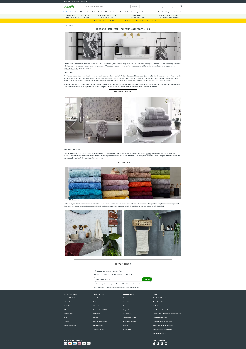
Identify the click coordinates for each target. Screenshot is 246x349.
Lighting (139, 12)
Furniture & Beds (103, 12)
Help (65, 310)
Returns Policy (68, 302)
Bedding (113, 12)
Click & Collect (98, 306)
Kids (181, 12)
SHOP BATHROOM (122, 264)
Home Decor (120, 12)
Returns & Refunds (69, 298)
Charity (125, 306)
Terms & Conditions (159, 302)
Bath (159, 12)
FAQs (65, 318)
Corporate (126, 310)
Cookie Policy (157, 306)
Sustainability (127, 314)
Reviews (125, 325)
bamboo (89, 206)
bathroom (156, 64)
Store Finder (75, 1)
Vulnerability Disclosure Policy (162, 329)
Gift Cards (96, 314)
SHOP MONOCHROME (122, 91)
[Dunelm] (69, 6)
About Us (126, 302)
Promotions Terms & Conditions (163, 325)
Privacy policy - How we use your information (167, 314)
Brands (95, 318)
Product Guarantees (70, 325)
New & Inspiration (69, 12)
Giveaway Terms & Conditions (162, 322)
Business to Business (129, 322)
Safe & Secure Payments (161, 310)
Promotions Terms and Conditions (128, 287)
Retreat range (125, 204)
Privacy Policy (137, 284)
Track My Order (68, 314)
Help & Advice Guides (100, 322)
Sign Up (147, 279)
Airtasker (66, 322)
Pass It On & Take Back (160, 298)
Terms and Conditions (123, 284)
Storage (176, 12)
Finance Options (98, 325)
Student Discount (99, 329)
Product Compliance (159, 333)
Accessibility (127, 329)
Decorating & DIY (167, 12)
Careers (125, 298)
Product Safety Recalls (160, 318)
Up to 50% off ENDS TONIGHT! (105, 21)
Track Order (67, 1)
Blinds (133, 12)
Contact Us (84, 1)
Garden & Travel (92, 12)
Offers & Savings (80, 12)
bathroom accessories (71, 68)
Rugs (143, 12)
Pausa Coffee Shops (129, 318)
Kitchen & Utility (151, 12)
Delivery (95, 302)
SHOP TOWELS (122, 163)
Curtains (127, 12)
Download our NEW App (101, 310)
